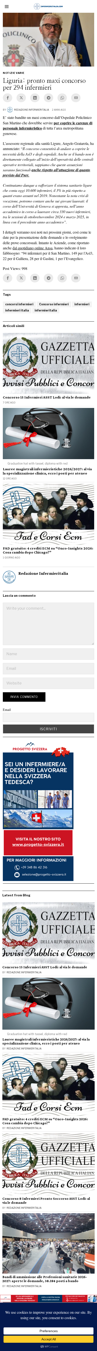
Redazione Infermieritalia (31, 109)
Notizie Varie (13, 73)
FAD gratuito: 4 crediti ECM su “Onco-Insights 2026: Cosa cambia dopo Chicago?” (48, 550)
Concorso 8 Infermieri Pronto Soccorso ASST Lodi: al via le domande (46, 1200)
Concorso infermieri (54, 304)
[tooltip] (7, 97)
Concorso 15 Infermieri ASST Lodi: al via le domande (47, 397)
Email (7, 709)
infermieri (81, 304)
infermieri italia (17, 310)
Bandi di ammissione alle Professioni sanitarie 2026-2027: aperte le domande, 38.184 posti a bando (44, 1279)
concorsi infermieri (19, 304)
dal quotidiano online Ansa (32, 247)
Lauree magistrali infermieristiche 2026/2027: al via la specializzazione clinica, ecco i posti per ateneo (47, 471)
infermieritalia (46, 310)
